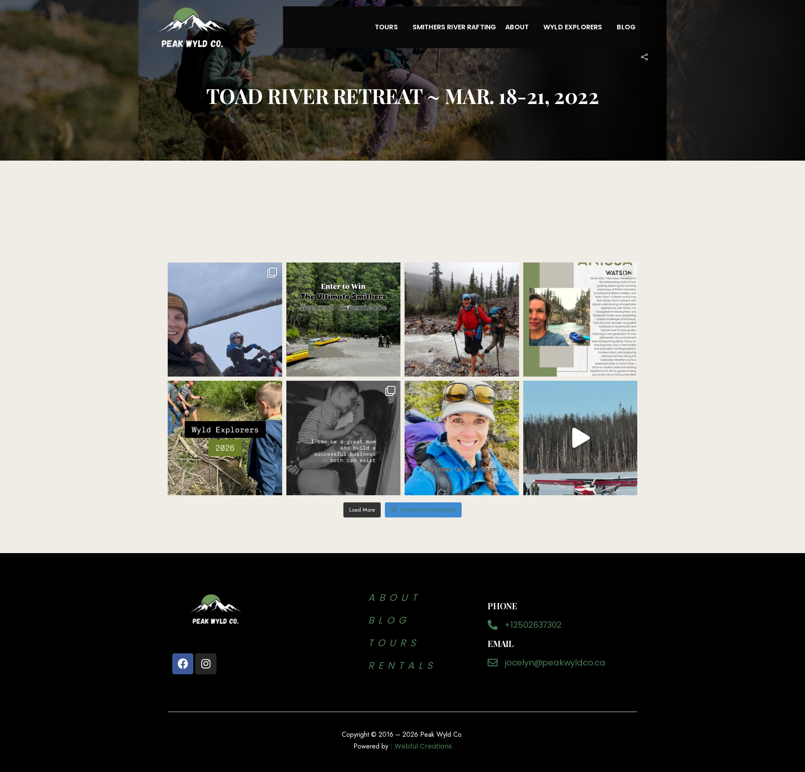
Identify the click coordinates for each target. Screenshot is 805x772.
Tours (386, 27)
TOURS (394, 643)
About (517, 27)
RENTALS (402, 665)
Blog (626, 27)
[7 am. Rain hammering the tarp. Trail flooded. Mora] (462, 320)
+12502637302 (533, 625)
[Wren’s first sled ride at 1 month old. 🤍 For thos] (225, 320)
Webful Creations (423, 746)
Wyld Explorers (572, 27)
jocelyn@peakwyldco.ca (554, 662)
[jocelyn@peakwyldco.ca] (493, 663)
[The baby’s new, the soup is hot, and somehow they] (580, 438)
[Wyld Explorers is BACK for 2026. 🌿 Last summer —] (225, 438)
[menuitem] (389, 27)
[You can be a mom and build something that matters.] (343, 438)
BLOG (392, 620)
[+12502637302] (493, 625)
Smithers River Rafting (454, 27)
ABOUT (394, 597)
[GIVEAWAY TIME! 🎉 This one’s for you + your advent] (343, 320)
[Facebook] (182, 663)
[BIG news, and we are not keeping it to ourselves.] (462, 438)
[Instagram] (205, 663)
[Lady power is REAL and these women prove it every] (580, 320)
